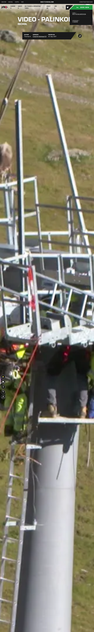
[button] (63, 7)
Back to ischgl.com (47, 2)
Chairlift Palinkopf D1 (39, 36)
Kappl (17, 2)
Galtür (3, 2)
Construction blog (86, 2)
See (22, 2)
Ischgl (10, 2)
